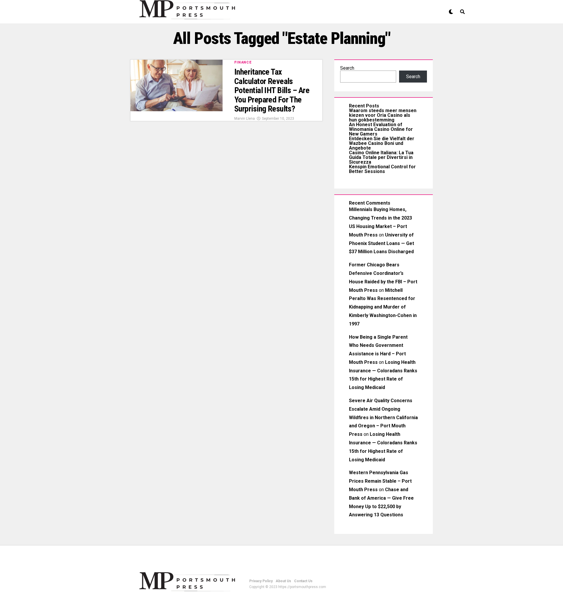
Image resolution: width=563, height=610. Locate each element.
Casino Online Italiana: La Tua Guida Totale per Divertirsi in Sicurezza (381, 157)
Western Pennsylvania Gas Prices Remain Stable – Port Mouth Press (380, 481)
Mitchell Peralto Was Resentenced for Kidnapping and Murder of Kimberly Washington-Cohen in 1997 (383, 307)
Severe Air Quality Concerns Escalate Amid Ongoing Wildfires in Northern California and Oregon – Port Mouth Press (383, 417)
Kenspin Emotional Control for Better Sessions (382, 169)
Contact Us (303, 581)
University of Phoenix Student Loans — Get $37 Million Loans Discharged (381, 243)
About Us (283, 581)
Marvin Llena (244, 118)
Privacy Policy (261, 581)
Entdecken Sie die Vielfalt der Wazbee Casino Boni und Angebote (381, 143)
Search (347, 68)
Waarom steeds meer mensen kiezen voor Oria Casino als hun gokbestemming (382, 115)
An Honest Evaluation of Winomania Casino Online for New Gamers (381, 129)
